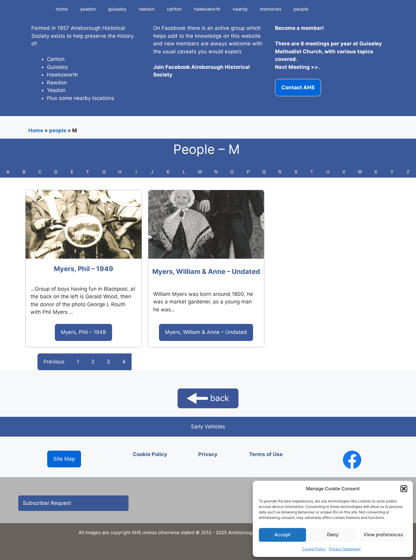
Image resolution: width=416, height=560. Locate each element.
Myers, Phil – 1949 (83, 269)
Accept (282, 534)
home (62, 9)
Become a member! (299, 28)
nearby (240, 9)
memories (270, 9)
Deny (333, 534)
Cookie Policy (314, 549)
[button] (404, 489)
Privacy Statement (345, 549)
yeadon (88, 9)
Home (35, 130)
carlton (174, 9)
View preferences (383, 534)
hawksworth (207, 9)
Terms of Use (266, 454)
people (301, 9)
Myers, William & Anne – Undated (206, 271)
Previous (54, 362)
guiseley (117, 9)
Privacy (207, 454)
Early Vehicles (208, 427)
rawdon (147, 9)
